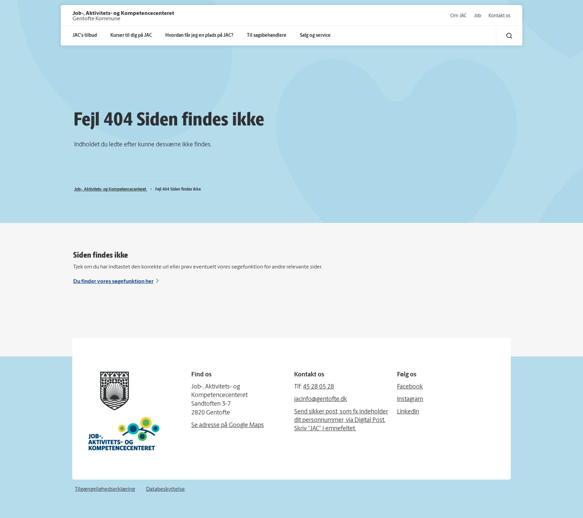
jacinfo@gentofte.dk (320, 400)
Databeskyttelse (165, 489)
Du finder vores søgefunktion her (113, 281)
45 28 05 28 (318, 387)
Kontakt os (499, 16)
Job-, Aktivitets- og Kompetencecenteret (110, 190)
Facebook (410, 387)
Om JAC (458, 16)
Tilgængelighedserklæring (105, 489)
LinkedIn (408, 412)
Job (477, 16)
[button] (509, 36)
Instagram (410, 400)
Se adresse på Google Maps (227, 426)
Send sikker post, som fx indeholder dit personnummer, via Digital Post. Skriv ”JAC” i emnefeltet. (341, 420)
